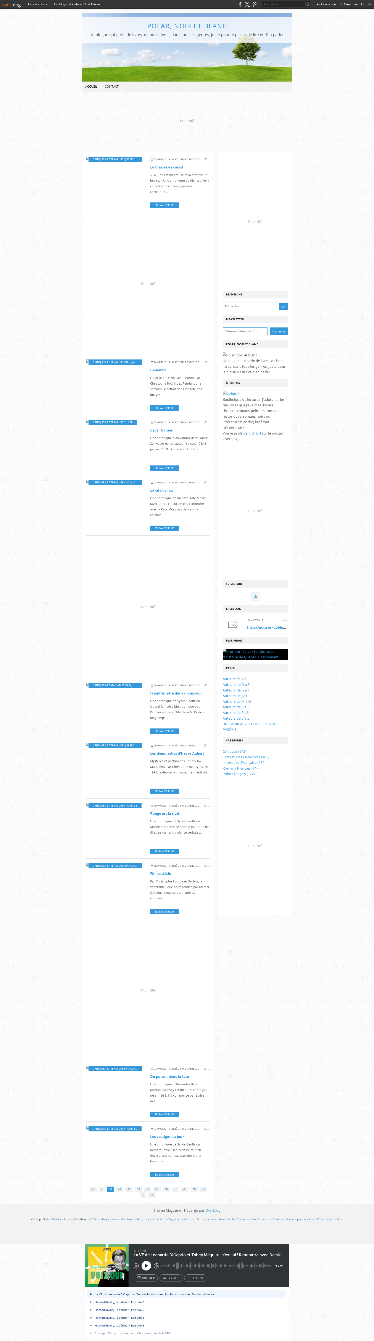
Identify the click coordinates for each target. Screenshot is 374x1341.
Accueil (91, 86)
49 (194, 1189)
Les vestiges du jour (167, 1136)
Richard (254, 433)
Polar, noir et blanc (187, 25)
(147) (241, 768)
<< (93, 1189)
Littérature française (122, 362)
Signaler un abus (179, 1219)
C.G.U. (198, 1219)
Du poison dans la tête (169, 1076)
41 (119, 1189)
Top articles (144, 1219)
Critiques (99, 159)
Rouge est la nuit (164, 813)
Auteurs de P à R (236, 707)
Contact (112, 86)
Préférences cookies (329, 1219)
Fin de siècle (160, 873)
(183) (246, 757)
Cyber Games (161, 430)
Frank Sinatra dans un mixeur (176, 693)
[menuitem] (91, 87)
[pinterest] (254, 4)
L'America (158, 370)
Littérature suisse (120, 422)
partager (173, 1278)
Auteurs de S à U (236, 712)
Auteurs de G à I (236, 690)
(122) (239, 774)
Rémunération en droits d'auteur (226, 1219)
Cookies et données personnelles (293, 1219)
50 (203, 1189)
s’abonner (148, 1278)
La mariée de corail (166, 167)
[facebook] (240, 4)
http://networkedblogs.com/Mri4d (277, 627)
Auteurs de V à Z (236, 718)
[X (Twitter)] (247, 4)
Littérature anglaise (121, 482)
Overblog (212, 1210)
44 (147, 1189)
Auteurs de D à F (236, 684)
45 (156, 1189)
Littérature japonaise (122, 805)
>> (152, 1195)
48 (184, 1189)
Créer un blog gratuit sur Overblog (111, 1219)
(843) (234, 751)
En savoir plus (164, 205)
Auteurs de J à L (235, 695)
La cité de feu (161, 490)
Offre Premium (259, 1219)
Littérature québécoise (123, 159)
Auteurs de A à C (236, 679)
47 (175, 1189)
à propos (198, 1278)
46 (166, 1189)
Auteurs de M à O (237, 701)
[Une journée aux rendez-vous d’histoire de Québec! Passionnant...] (255, 654)
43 (138, 1189)
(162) (244, 762)
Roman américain (119, 685)
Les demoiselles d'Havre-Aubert (177, 753)
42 (129, 1189)
